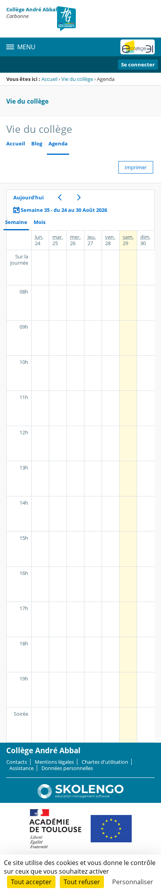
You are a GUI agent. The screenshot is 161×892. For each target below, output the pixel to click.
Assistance (21, 768)
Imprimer (136, 167)
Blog (36, 143)
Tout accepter (31, 882)
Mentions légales (54, 762)
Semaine (16, 222)
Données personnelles (67, 768)
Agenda (58, 143)
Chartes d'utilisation (105, 762)
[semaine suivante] (78, 197)
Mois (39, 222)
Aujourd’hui (28, 197)
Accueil (49, 78)
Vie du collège (77, 78)
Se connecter (138, 64)
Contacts (16, 762)
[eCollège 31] (137, 47)
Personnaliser (132, 882)
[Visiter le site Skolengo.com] (80, 796)
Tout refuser (82, 882)
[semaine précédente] (59, 197)
